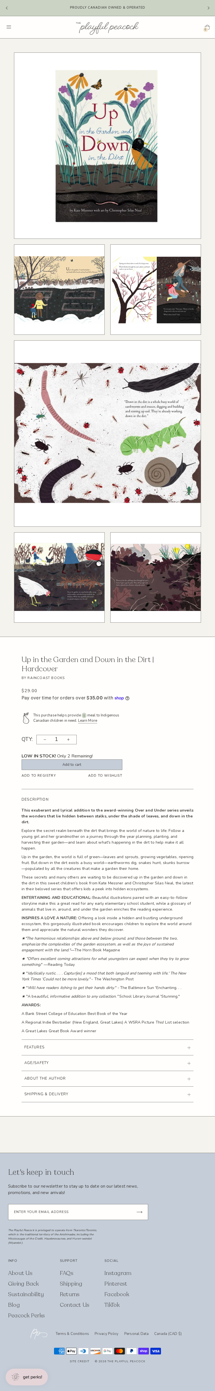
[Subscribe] (139, 1212)
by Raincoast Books (43, 678)
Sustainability (26, 1294)
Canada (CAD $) (168, 1334)
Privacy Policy (107, 1333)
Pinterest (115, 1283)
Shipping (71, 1283)
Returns (70, 1294)
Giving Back (23, 1283)
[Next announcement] (208, 8)
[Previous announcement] (6, 8)
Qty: (27, 739)
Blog (14, 1305)
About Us (20, 1273)
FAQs (66, 1273)
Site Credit (79, 1361)
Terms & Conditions (72, 1333)
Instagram (117, 1273)
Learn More (87, 720)
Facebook (116, 1294)
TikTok (112, 1305)
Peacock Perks (26, 1315)
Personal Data (136, 1333)
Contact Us (75, 1305)
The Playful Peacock (126, 1361)
